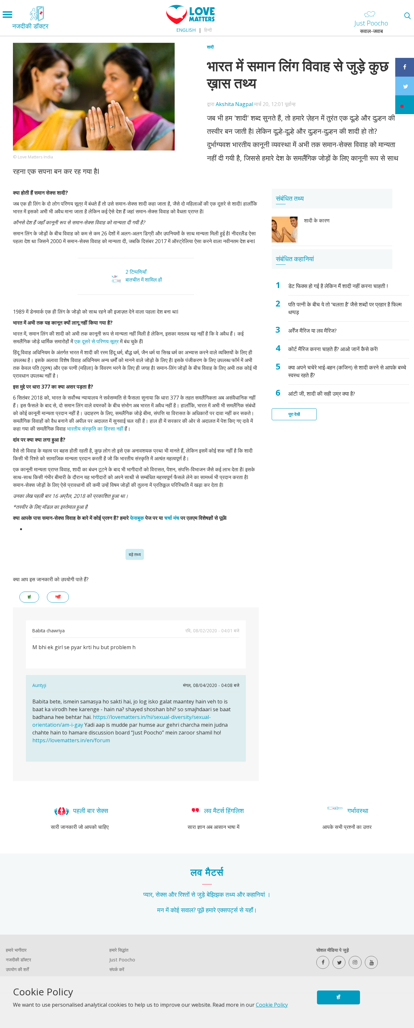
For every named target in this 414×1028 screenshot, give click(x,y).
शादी (210, 47)
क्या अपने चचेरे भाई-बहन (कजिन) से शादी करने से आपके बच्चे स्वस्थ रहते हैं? (347, 371)
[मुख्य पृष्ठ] (190, 22)
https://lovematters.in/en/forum (71, 740)
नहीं (57, 596)
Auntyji (39, 685)
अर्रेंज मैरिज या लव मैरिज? (312, 330)
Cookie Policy (272, 1004)
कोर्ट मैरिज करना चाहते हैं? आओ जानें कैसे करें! (333, 349)
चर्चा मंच (171, 517)
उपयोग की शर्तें (17, 969)
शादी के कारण (317, 220)
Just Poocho (122, 960)
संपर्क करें (116, 969)
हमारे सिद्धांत (118, 950)
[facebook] (322, 962)
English (186, 30)
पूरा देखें (294, 414)
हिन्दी (208, 30)
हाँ (338, 997)
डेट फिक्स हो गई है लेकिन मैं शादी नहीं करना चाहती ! (338, 286)
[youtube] (371, 962)
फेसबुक (137, 517)
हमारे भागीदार (16, 950)
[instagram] (355, 962)
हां (29, 596)
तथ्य (230, 894)
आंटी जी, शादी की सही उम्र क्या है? (321, 393)
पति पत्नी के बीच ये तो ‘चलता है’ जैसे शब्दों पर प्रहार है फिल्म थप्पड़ (345, 308)
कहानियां (255, 894)
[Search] (407, 15)
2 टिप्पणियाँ (136, 271)
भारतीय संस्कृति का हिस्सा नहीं (95, 428)
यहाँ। (251, 909)
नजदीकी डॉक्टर (18, 960)
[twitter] (338, 962)
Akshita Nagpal (234, 104)
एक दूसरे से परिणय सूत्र (97, 341)
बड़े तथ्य (135, 554)
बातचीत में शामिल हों (143, 279)
